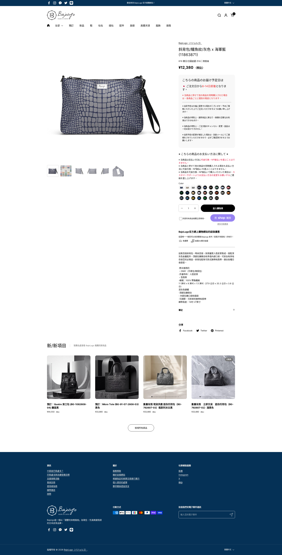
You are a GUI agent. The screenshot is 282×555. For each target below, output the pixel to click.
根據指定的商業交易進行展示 (126, 478)
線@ (181, 482)
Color (181, 183)
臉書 (181, 471)
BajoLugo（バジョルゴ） (190, 43)
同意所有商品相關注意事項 (193, 218)
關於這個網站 (119, 474)
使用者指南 (52, 486)
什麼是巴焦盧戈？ (55, 471)
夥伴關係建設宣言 (121, 486)
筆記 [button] (181, 310)
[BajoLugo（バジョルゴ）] (61, 15)
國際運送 (51, 490)
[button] (219, 15)
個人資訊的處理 (120, 482)
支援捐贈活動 (53, 478)
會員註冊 (51, 482)
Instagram (183, 474)
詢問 (49, 494)
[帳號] (226, 15)
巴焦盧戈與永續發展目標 (58, 474)
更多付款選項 (222, 224)
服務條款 (117, 471)
